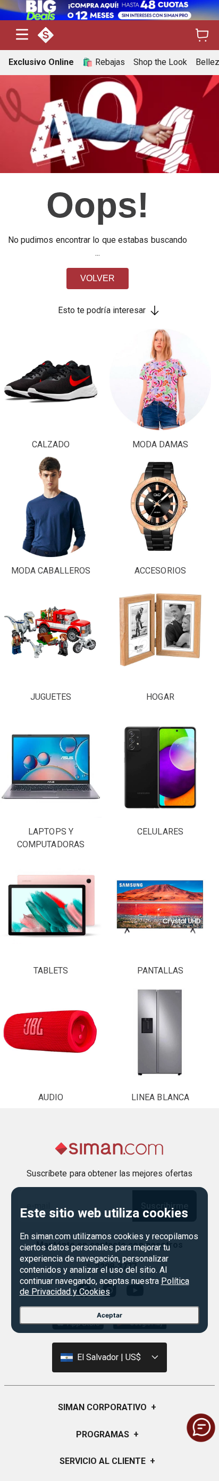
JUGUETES (50, 697)
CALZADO (51, 444)
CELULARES (160, 832)
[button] (22, 35)
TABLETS (51, 970)
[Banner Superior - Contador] (109, 10)
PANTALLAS (160, 970)
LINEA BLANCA (160, 1097)
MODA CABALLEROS (50, 571)
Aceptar (109, 1315)
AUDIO (50, 1097)
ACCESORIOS (160, 571)
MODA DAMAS (160, 444)
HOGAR (160, 697)
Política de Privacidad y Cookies (104, 1286)
